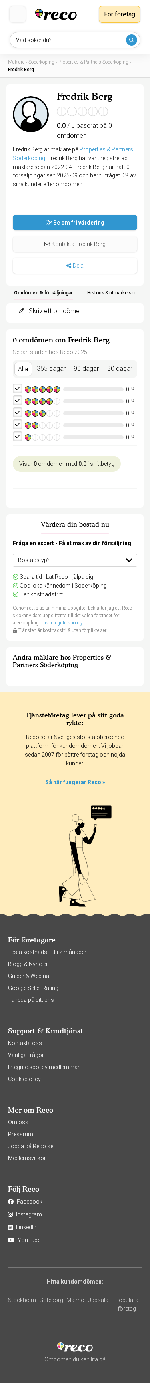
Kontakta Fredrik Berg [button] (79, 244)
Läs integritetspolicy (61, 623)
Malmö (75, 1300)
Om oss (18, 1122)
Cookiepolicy (24, 1079)
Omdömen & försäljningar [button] (43, 293)
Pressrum (20, 1134)
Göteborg (51, 1300)
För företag (119, 14)
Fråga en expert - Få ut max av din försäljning (72, 543)
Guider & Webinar (29, 976)
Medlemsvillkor (27, 1158)
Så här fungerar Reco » (75, 782)
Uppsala (98, 1300)
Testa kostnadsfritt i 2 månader (47, 952)
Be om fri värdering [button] (78, 222)
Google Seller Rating (33, 988)
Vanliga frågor (26, 1055)
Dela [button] (78, 265)
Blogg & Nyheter (28, 964)
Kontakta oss (25, 1043)
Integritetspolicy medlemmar (44, 1067)
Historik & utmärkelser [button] (111, 293)
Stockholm (22, 1300)
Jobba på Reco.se (30, 1146)
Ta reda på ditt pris (31, 1000)
